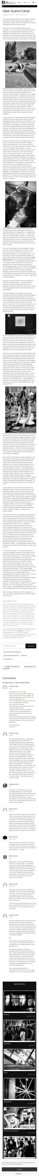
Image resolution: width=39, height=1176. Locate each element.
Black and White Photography (12, 652)
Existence (6, 1014)
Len (10, 786)
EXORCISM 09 (8, 1102)
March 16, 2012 (13, 836)
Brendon (11, 811)
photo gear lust (8, 659)
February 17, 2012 (13, 686)
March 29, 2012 (13, 884)
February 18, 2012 (14, 733)
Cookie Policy (18, 1173)
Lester (11, 735)
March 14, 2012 (13, 808)
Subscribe (31, 646)
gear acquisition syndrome (11, 655)
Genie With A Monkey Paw (11, 1131)
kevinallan (12, 886)
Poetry (5, 1072)
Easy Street (7, 1043)
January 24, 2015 (13, 915)
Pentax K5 (24, 655)
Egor (5, 14)
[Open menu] (3, 6)
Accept (19, 1169)
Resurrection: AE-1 (30, 666)
